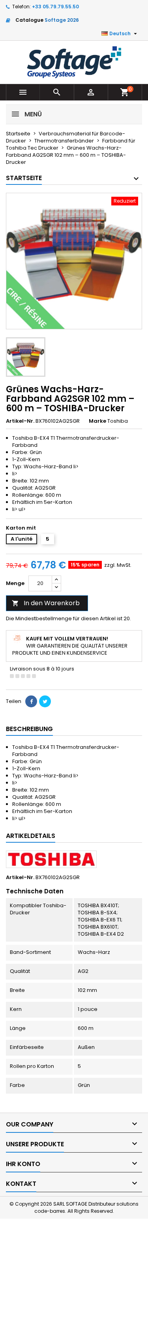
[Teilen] (31, 701)
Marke (97, 421)
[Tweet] (45, 701)
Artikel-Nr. (20, 421)
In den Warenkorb (46, 603)
